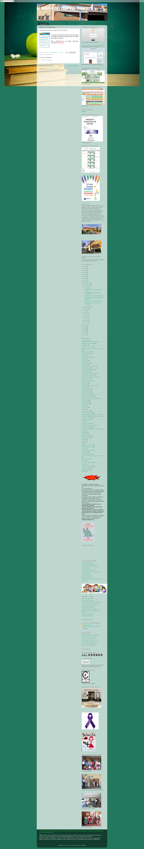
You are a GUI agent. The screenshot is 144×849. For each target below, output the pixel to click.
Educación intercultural (87, 577)
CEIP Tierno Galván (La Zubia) (89, 636)
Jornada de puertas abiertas (88, 425)
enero (86, 322)
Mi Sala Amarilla (87, 625)
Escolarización (85, 402)
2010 (84, 327)
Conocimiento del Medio (87, 369)
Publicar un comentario (46, 60)
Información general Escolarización (91, 414)
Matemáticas (85, 434)
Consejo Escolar (85, 371)
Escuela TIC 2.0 (85, 403)
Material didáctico (86, 436)
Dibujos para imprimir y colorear (89, 605)
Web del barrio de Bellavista (88, 564)
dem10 (69, 845)
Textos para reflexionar (87, 462)
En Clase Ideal (85, 580)
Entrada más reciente (46, 66)
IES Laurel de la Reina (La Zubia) (90, 642)
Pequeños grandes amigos (88, 600)
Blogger (84, 845)
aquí (97, 261)
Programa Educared (86, 575)
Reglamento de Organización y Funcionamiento (93, 455)
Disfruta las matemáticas (87, 598)
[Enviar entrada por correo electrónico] (66, 52)
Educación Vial (85, 400)
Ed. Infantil (84, 387)
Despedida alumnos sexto (88, 375)
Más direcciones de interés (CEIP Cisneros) (92, 578)
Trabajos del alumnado (87, 466)
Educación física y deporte (88, 396)
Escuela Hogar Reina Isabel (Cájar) (90, 634)
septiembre (87, 306)
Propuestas (84, 452)
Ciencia (83, 359)
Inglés (83, 421)
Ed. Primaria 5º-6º (86, 393)
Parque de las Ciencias (87, 445)
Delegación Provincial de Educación (90, 566)
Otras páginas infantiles (87, 615)
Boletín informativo (86, 351)
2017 (84, 272)
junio (86, 312)
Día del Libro (85, 384)
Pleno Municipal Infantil (87, 450)
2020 (84, 266)
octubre (86, 287)
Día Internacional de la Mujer (88, 385)
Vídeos (83, 471)
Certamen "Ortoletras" (87, 357)
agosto (86, 308)
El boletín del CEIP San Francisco (65, 8)
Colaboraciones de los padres (89, 366)
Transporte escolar (86, 467)
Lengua (83, 430)
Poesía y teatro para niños (88, 607)
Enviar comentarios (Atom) (52, 69)
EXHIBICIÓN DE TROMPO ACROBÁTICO (94, 296)
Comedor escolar (48, 54)
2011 (84, 325)
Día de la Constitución (87, 380)
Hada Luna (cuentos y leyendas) (89, 609)
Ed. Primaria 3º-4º (86, 391)
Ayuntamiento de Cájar (87, 562)
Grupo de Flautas (86, 411)
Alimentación (85, 345)
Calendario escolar (86, 353)
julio (86, 310)
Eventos (84, 405)
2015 (84, 276)
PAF (83, 443)
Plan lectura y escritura (87, 446)
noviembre (87, 285)
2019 (84, 268)
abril (86, 316)
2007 (84, 332)
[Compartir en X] (72, 52)
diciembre (87, 283)
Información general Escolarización (89, 341)
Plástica (83, 448)
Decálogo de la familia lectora (89, 373)
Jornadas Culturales (86, 427)
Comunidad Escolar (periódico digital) (91, 571)
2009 (84, 328)
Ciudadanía (84, 360)
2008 (84, 330)
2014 (84, 278)
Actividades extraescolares (88, 343)
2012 (84, 282)
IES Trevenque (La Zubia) (88, 640)
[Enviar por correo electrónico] (69, 52)
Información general (86, 412)
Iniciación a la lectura (87, 423)
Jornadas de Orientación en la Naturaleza (92, 428)
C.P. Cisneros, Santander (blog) (89, 643)
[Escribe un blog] (70, 52)
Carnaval (84, 355)
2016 (84, 274)
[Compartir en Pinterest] (75, 52)
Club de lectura (85, 362)
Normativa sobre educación (88, 569)
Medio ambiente (85, 437)
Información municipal (87, 418)
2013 (84, 280)
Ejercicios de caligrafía (87, 614)
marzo (86, 318)
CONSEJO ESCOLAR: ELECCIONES (93, 301)
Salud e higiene (85, 458)
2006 (84, 334)
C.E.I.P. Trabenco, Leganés (88, 645)
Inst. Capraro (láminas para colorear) (90, 603)
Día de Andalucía (86, 378)
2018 (84, 270)
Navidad (84, 441)
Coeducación (85, 364)
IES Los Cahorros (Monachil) (88, 638)
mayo (86, 314)
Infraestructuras (85, 419)
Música (83, 439)
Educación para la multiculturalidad (90, 398)
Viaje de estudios (86, 469)
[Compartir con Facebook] (73, 52)
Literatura (84, 432)
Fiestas (83, 409)
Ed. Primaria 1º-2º (86, 389)
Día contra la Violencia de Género (90, 376)
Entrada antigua (73, 66)
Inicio (60, 66)
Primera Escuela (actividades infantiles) (91, 602)
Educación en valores (87, 394)
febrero (86, 320)
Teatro (83, 460)
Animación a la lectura (87, 347)
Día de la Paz (85, 382)
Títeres (83, 464)
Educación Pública (86, 573)
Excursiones (85, 407)
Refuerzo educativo (86, 454)
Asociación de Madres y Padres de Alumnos (92, 348)
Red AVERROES (86, 568)
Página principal (43, 24)
